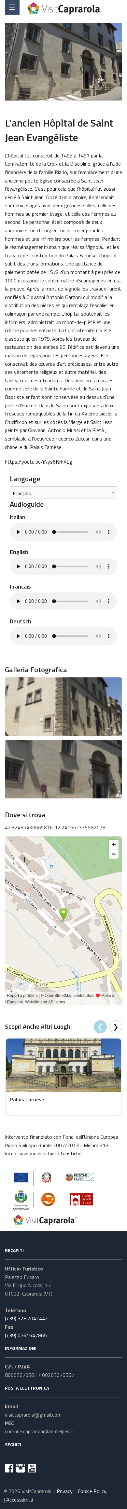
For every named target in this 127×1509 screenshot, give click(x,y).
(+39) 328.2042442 (26, 1318)
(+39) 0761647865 (26, 1335)
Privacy (65, 1491)
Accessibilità (19, 1499)
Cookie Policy (92, 1491)
